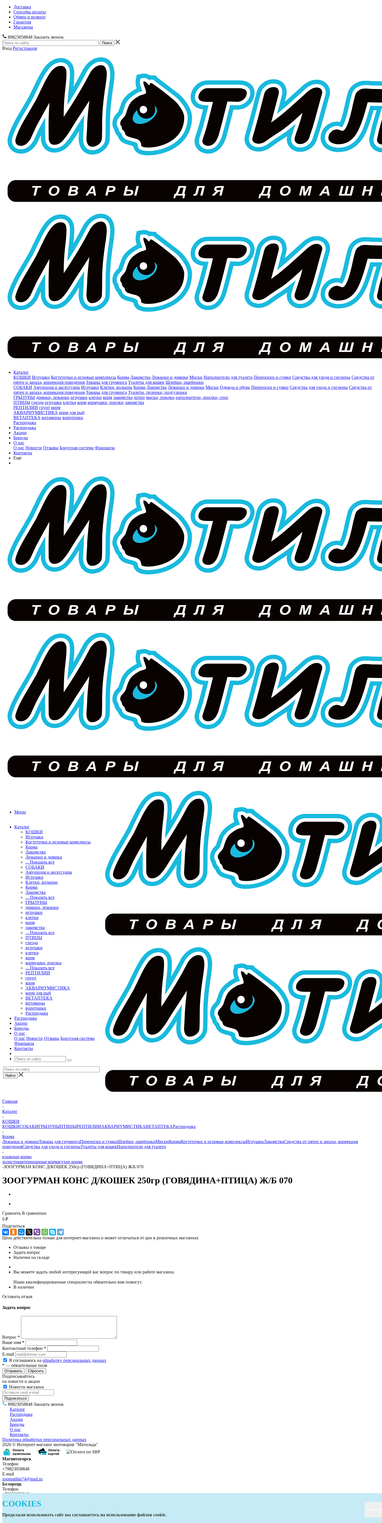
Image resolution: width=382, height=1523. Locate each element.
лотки (139, 397)
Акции (20, 432)
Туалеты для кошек (146, 382)
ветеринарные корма (39, 1161)
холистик (11, 1161)
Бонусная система (77, 447)
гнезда (37, 402)
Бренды (20, 437)
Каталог (21, 372)
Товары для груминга (106, 382)
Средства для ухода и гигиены (321, 377)
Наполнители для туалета (228, 377)
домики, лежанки (52, 397)
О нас (18, 442)
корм (107, 397)
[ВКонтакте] (5, 1232)
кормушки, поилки (106, 402)
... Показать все (40, 862)
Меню (20, 812)
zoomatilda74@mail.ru (22, 1479)
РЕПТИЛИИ (25, 407)
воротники (72, 417)
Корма (123, 377)
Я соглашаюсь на (57, 1360)
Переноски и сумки (272, 377)
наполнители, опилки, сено (202, 397)
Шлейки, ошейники (185, 382)
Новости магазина (26, 1387)
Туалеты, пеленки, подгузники (157, 392)
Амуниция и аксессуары (56, 387)
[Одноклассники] (13, 1232)
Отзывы (50, 447)
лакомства (123, 397)
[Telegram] (60, 1232)
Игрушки (41, 377)
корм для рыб (71, 412)
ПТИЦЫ (21, 402)
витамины (51, 417)
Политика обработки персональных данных (44, 1439)
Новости (33, 447)
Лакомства (140, 377)
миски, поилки (160, 397)
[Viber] (37, 1232)
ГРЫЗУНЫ (24, 397)
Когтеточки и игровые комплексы (83, 377)
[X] (29, 1232)
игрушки (79, 397)
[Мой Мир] (21, 1232)
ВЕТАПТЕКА (27, 417)
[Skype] (52, 1232)
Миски (195, 377)
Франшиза (105, 447)
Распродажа (24, 422)
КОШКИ (22, 377)
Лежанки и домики (170, 377)
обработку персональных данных (74, 1360)
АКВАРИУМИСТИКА (35, 412)
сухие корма (70, 1161)
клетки (95, 397)
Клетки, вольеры (116, 387)
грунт (44, 407)
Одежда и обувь (235, 387)
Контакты (22, 452)
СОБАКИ (22, 387)
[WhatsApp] (44, 1232)
